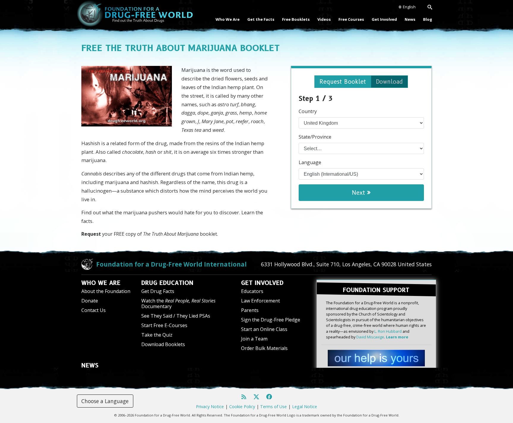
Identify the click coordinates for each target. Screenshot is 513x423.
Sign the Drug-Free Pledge (270, 319)
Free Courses (351, 19)
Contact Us (93, 310)
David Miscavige (370, 337)
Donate (89, 300)
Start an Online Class (264, 329)
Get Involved (384, 19)
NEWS (90, 365)
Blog (427, 19)
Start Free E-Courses (164, 325)
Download (389, 81)
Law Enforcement (260, 300)
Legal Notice (304, 406)
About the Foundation (105, 291)
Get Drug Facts (157, 291)
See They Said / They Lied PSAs (175, 316)
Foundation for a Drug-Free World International (171, 264)
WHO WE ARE (101, 282)
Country (308, 111)
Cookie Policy (242, 406)
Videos (324, 19)
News (410, 19)
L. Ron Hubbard (388, 331)
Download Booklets (163, 344)
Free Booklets (296, 19)
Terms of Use (273, 406)
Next (359, 192)
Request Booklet (342, 81)
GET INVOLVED (262, 282)
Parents (250, 310)
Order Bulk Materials (264, 348)
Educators (252, 291)
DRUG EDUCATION (167, 282)
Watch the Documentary (178, 303)
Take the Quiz (156, 335)
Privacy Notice (210, 406)
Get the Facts (260, 19)
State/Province (315, 137)
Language (310, 162)
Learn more (397, 337)
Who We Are (228, 19)
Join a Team (254, 338)
